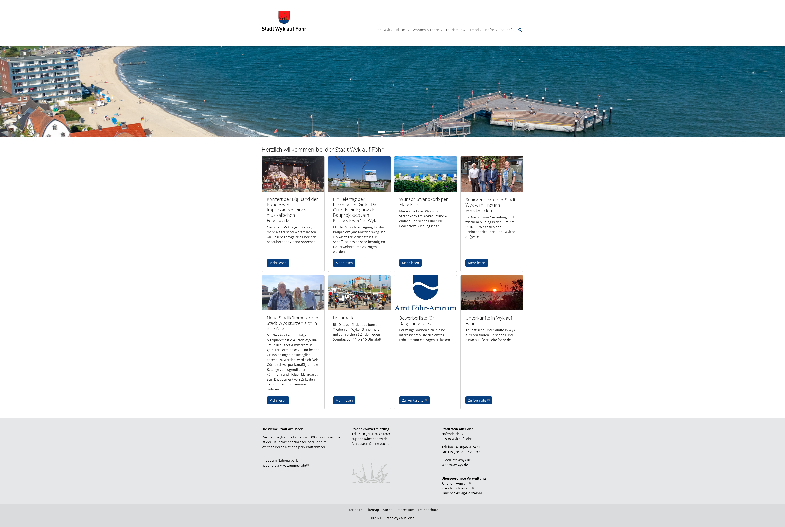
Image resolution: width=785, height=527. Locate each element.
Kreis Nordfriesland (457, 488)
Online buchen (380, 443)
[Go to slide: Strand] (396, 131)
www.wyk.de (458, 465)
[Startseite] (284, 21)
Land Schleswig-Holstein (460, 493)
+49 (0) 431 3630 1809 (373, 434)
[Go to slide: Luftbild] (403, 131)
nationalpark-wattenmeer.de (284, 465)
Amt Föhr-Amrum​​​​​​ (455, 483)
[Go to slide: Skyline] (381, 131)
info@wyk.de (461, 460)
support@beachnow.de (370, 439)
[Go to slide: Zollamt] (389, 131)
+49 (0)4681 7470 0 (467, 447)
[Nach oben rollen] (776, 518)
